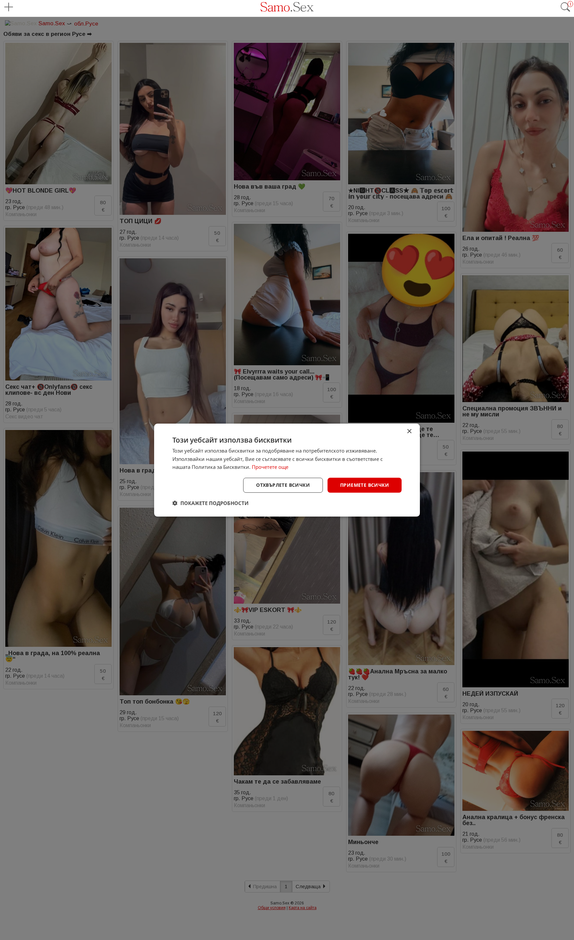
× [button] (409, 431)
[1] (565, 10)
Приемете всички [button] (364, 485)
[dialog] (287, 469)
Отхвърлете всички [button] (283, 485)
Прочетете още (270, 467)
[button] (210, 503)
